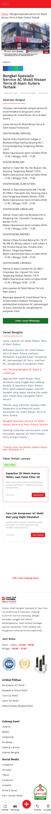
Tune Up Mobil (10, 695)
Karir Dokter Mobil (12, 795)
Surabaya (7, 742)
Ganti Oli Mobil (10, 700)
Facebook (7, 780)
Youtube (6, 769)
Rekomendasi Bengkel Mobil (17, 706)
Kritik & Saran (9, 790)
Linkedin (6, 785)
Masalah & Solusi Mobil (14, 690)
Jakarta (6, 726)
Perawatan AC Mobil (13, 685)
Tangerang (7, 737)
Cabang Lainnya (11, 747)
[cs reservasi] (40, 792)
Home (4, 14)
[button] (5, 68)
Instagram (7, 764)
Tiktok (5, 775)
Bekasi (5, 731)
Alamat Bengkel (10, 752)
